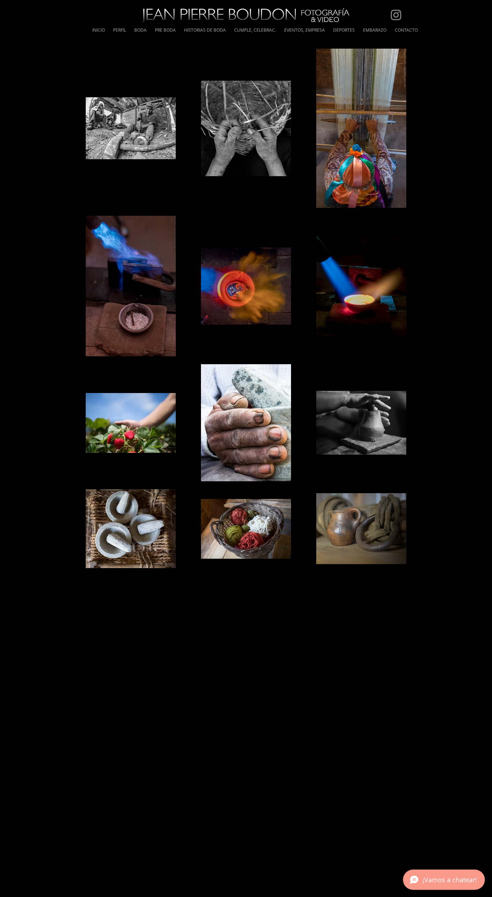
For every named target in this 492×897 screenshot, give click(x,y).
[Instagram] (396, 15)
